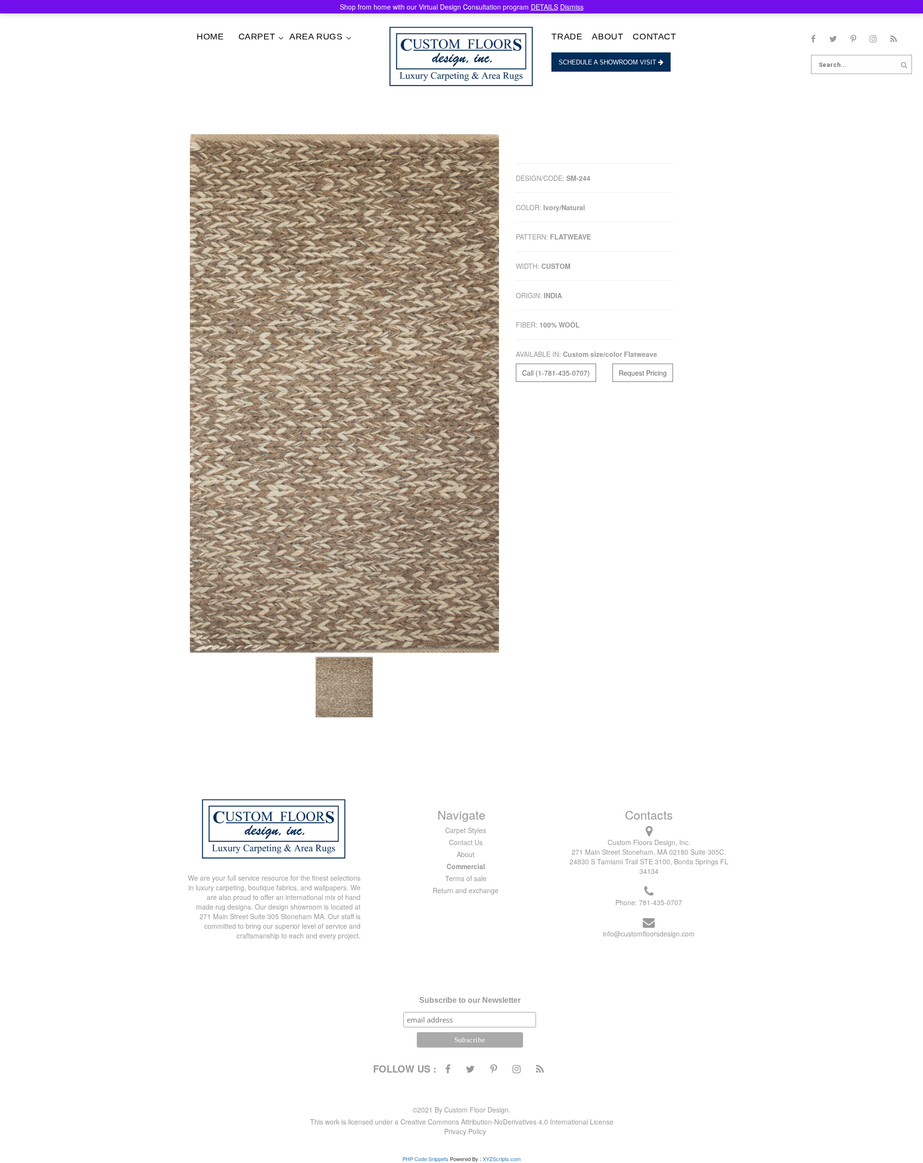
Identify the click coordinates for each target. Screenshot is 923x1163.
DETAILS (544, 7)
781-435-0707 (660, 902)
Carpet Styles (465, 830)
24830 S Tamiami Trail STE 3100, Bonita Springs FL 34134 (649, 866)
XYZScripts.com (502, 1159)
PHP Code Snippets (425, 1159)
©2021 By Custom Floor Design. (461, 1109)
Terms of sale (465, 878)
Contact (654, 36)
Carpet (256, 36)
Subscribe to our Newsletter (470, 1000)
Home (210, 36)
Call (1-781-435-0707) (556, 373)
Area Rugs (315, 36)
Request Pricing (643, 373)
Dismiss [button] (572, 7)
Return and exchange (466, 890)
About (607, 36)
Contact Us (466, 842)
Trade (566, 36)
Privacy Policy (465, 1131)
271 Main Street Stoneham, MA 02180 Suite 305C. (649, 852)
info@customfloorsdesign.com (649, 933)
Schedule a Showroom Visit (608, 62)
